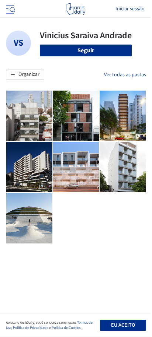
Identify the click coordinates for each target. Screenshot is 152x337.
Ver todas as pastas (125, 74)
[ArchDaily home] (75, 9)
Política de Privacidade (30, 327)
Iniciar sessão (130, 8)
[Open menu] (9, 9)
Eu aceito (123, 325)
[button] (25, 75)
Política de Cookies (66, 327)
